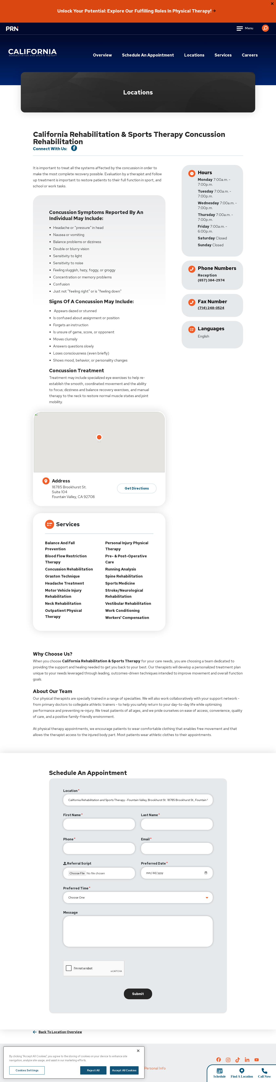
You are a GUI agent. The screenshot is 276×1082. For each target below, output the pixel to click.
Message (70, 912)
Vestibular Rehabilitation (128, 603)
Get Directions (137, 488)
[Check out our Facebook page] (218, 1060)
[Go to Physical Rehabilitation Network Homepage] (17, 31)
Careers (250, 55)
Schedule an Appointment (148, 55)
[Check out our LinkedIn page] (247, 1061)
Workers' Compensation (127, 617)
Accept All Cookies (124, 1070)
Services (223, 55)
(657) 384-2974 (211, 280)
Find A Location (242, 1076)
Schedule (219, 1076)
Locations (194, 55)
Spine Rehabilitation (124, 576)
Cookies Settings (27, 1070)
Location (70, 791)
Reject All (93, 1070)
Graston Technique (62, 576)
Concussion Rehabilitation (69, 569)
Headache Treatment (64, 583)
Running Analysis (120, 569)
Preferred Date (153, 863)
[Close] (138, 1050)
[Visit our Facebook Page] (74, 148)
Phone (68, 839)
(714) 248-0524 (211, 308)
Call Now (264, 1076)
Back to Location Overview (60, 1032)
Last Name (149, 815)
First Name (72, 815)
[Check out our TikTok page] (237, 1061)
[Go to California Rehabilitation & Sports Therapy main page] (33, 52)
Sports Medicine (120, 583)
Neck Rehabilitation (63, 603)
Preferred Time (75, 888)
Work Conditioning (122, 610)
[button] (265, 27)
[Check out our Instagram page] (228, 1061)
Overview (102, 55)
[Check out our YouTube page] (256, 1060)
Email (145, 839)
